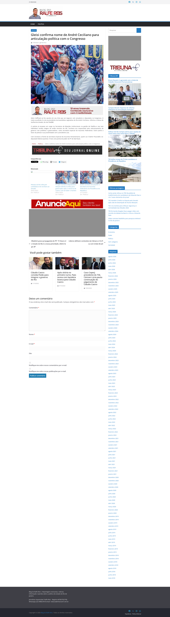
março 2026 (112, 273)
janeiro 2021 (112, 474)
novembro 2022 (113, 403)
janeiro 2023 (112, 396)
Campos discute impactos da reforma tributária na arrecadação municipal (121, 108)
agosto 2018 (112, 568)
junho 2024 (112, 341)
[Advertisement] (67, 223)
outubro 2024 (112, 328)
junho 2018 (112, 575)
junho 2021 (112, 458)
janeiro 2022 (112, 435)
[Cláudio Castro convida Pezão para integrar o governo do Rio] (40, 258)
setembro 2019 (113, 526)
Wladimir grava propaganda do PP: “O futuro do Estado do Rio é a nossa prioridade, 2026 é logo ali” (48, 244)
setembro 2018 (113, 565)
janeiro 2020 (112, 513)
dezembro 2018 (113, 555)
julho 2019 (111, 533)
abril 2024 (111, 347)
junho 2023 (112, 380)
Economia (111, 232)
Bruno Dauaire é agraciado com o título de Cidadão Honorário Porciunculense (123, 81)
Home (32, 24)
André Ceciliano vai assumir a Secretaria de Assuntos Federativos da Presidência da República (90, 187)
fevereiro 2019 (113, 549)
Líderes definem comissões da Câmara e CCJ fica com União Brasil (86, 242)
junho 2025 (112, 302)
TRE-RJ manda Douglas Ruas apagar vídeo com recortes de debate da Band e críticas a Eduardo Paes (124, 213)
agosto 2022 (112, 412)
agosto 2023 (112, 373)
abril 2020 (111, 503)
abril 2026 (111, 269)
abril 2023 (111, 386)
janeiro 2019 (112, 552)
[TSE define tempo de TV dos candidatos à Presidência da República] (124, 164)
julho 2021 (111, 455)
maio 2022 (111, 422)
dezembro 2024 (113, 321)
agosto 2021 (112, 451)
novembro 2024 (113, 325)
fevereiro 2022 (113, 432)
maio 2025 (111, 305)
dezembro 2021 (113, 438)
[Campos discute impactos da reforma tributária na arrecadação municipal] (124, 112)
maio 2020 (111, 500)
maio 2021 (111, 461)
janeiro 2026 (112, 279)
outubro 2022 (112, 406)
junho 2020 (112, 497)
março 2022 (112, 429)
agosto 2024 (112, 334)
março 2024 (112, 351)
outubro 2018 (112, 562)
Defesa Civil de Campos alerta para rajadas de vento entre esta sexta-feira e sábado (124, 132)
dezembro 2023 (113, 360)
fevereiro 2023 (113, 393)
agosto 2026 (112, 256)
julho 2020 (111, 494)
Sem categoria (113, 242)
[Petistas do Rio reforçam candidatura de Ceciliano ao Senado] (42, 177)
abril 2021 (111, 464)
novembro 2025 (113, 286)
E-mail (32, 344)
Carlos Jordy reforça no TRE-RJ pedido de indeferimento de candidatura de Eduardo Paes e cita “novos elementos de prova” (124, 195)
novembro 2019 (113, 520)
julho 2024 (111, 338)
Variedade (111, 245)
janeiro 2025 (112, 318)
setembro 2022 (113, 409)
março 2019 (112, 546)
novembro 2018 (113, 559)
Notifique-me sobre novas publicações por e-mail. (47, 371)
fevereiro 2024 (113, 354)
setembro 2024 (113, 331)
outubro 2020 (112, 484)
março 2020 (112, 507)
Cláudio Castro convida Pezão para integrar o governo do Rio (40, 276)
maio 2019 (111, 539)
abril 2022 (111, 425)
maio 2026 (111, 266)
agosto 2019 (112, 529)
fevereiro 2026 (113, 276)
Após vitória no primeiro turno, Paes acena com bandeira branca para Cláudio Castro (66, 277)
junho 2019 (112, 536)
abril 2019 (111, 542)
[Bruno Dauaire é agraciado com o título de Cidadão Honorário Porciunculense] (124, 84)
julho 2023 (111, 377)
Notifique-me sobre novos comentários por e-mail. (48, 365)
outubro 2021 (112, 445)
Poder (110, 235)
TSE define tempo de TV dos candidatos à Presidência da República (122, 160)
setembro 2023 (113, 370)
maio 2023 (111, 383)
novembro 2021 (113, 442)
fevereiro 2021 (113, 471)
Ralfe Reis (43, 43)
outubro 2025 (112, 289)
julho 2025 (111, 299)
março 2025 (112, 312)
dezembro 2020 (113, 477)
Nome (32, 334)
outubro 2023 (112, 367)
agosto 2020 (112, 490)
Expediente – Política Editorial (133, 614)
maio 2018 (111, 578)
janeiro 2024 (112, 357)
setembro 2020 (113, 487)
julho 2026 (111, 260)
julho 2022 (111, 416)
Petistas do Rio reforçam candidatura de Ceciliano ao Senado (40, 186)
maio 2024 (111, 344)
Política (41, 24)
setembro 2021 (113, 448)
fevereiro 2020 (113, 510)
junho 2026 (112, 263)
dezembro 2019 (113, 516)
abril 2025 (111, 308)
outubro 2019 (112, 523)
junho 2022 (112, 419)
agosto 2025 (112, 295)
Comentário (34, 308)
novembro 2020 (113, 481)
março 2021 (112, 468)
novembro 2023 (113, 364)
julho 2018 (111, 572)
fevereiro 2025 (113, 315)
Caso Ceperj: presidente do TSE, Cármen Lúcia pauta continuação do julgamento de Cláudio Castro (93, 278)
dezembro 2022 (113, 399)
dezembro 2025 (113, 282)
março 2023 (112, 390)
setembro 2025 (113, 292)
